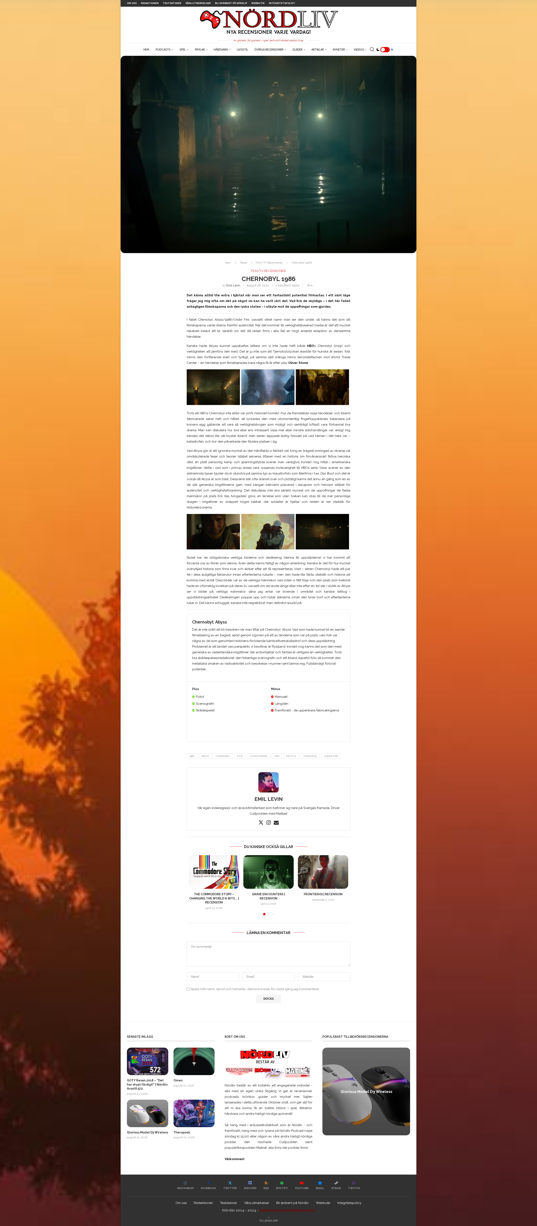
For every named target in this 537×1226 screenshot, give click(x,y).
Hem (146, 49)
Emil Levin (233, 285)
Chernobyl (223, 756)
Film (240, 756)
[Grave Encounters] (268, 872)
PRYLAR (200, 49)
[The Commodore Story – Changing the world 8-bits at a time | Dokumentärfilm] (214, 872)
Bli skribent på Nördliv (231, 3)
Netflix (291, 756)
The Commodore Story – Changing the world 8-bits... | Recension (214, 898)
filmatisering (258, 756)
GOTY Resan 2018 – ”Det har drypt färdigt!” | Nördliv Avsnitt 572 (147, 1084)
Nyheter (339, 49)
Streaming (310, 756)
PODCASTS (163, 49)
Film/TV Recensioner (269, 262)
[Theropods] (194, 1113)
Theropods (181, 1132)
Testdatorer (172, 3)
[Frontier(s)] (323, 872)
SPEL (183, 49)
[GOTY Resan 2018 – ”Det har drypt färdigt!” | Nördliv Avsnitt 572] (147, 1061)
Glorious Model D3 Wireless (147, 1132)
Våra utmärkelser (198, 3)
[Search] (372, 49)
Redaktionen (150, 3)
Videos (359, 49)
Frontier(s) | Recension (323, 894)
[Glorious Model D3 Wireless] (147, 1113)
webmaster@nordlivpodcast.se (287, 1210)
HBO (276, 756)
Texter (244, 262)
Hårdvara (221, 49)
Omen (178, 1080)
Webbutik (258, 3)
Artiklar (318, 49)
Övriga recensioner (268, 49)
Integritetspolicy (282, 3)
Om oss (132, 3)
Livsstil (242, 49)
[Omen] (194, 1061)
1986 (191, 756)
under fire (331, 756)
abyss (205, 756)
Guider (297, 49)
